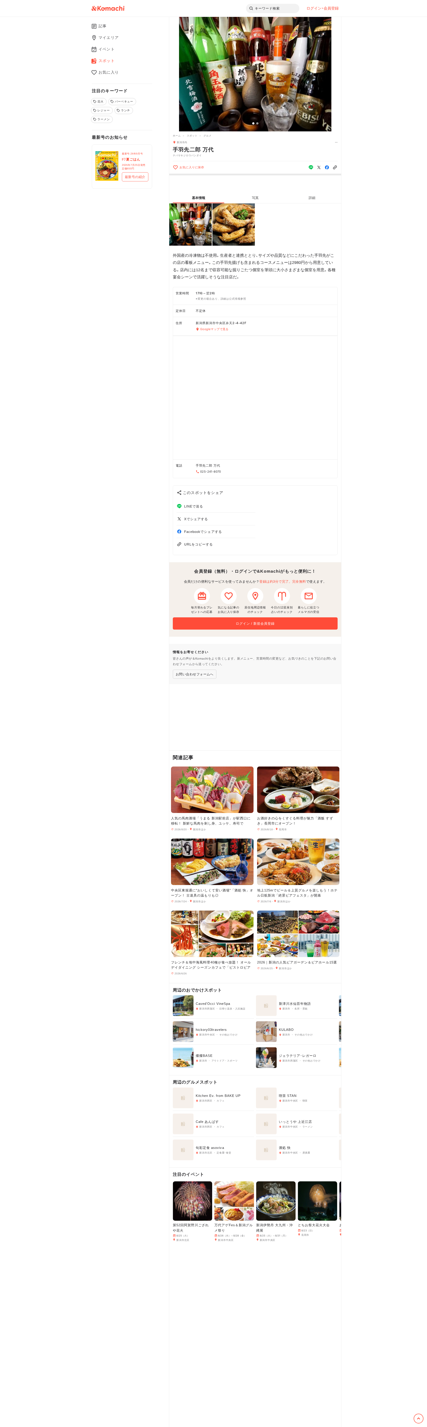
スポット (192, 135)
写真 (255, 198)
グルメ (207, 135)
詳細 (312, 198)
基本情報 (198, 198)
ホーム (177, 135)
